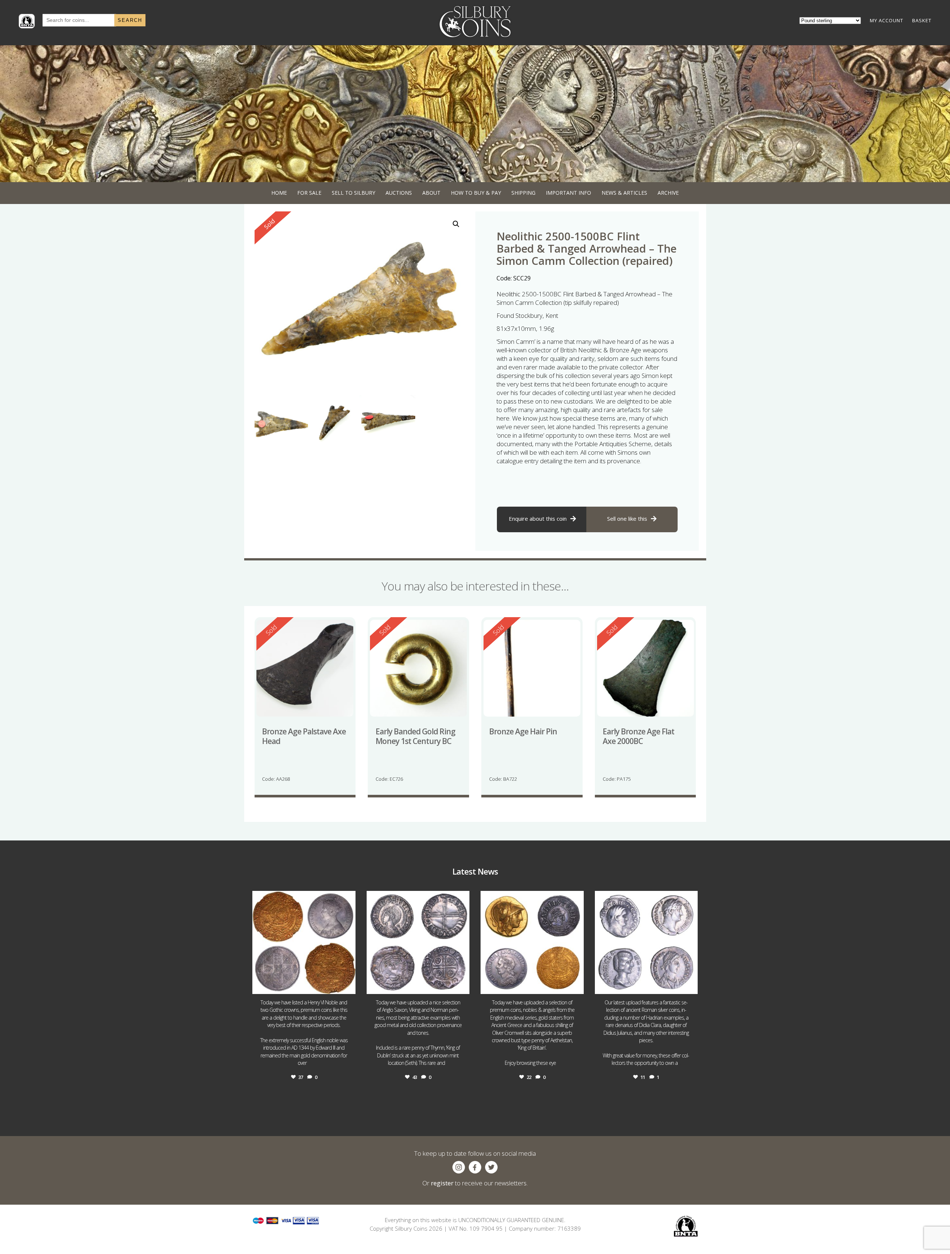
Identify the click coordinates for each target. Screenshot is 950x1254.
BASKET (921, 20)
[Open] (304, 942)
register (442, 1183)
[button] (456, 224)
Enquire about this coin (538, 518)
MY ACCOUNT (886, 20)
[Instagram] (348, 985)
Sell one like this (627, 518)
